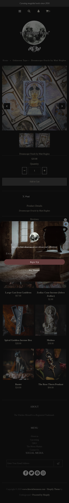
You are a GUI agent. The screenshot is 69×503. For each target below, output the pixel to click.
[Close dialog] (66, 224)
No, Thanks (34, 270)
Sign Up (34, 262)
